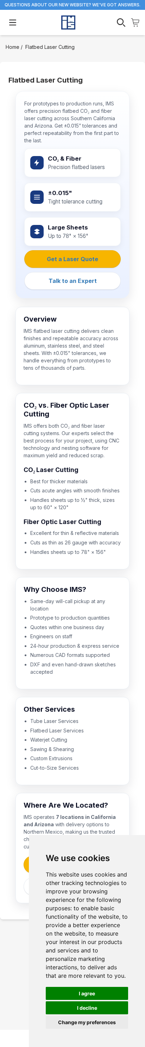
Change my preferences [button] (87, 1022)
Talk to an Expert (73, 280)
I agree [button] (87, 993)
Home (12, 47)
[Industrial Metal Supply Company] (68, 22)
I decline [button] (87, 1008)
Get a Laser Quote (72, 259)
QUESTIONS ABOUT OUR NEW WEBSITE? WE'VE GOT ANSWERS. (72, 4)
